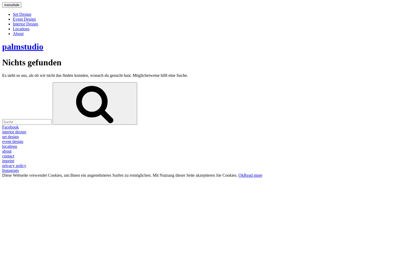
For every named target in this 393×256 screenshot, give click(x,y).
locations (9, 146)
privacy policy (14, 165)
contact (8, 156)
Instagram (10, 170)
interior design (14, 132)
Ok (241, 175)
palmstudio (22, 46)
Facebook (10, 127)
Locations (21, 29)
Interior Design (25, 24)
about (6, 151)
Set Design (22, 14)
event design (12, 141)
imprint (8, 161)
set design (10, 136)
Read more (253, 175)
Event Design (24, 19)
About (18, 33)
